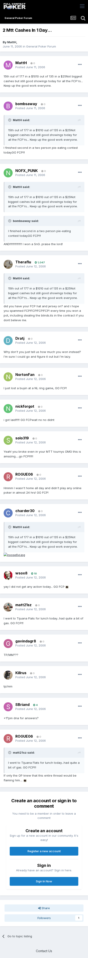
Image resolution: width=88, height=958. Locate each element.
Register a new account (44, 851)
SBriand (22, 704)
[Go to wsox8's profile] (8, 575)
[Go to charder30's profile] (8, 512)
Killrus (20, 673)
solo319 (22, 438)
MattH (11, 42)
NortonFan (25, 374)
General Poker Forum (41, 46)
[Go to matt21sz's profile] (8, 607)
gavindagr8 (25, 641)
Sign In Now (44, 881)
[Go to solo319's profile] (8, 440)
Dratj (19, 338)
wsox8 (21, 573)
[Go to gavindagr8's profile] (8, 643)
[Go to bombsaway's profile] (8, 106)
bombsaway (26, 104)
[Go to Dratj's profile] (8, 340)
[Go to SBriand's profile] (8, 706)
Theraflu (23, 262)
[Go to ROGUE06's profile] (8, 476)
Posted (30, 67)
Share (45, 908)
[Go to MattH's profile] (8, 65)
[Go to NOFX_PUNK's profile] (8, 172)
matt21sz (23, 605)
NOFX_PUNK (26, 170)
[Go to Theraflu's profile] (8, 264)
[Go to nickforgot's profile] (8, 408)
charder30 (25, 510)
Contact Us (44, 951)
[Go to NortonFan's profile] (8, 376)
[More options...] (79, 64)
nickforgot (24, 406)
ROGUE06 (24, 474)
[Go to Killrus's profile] (8, 675)
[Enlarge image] (67, 586)
